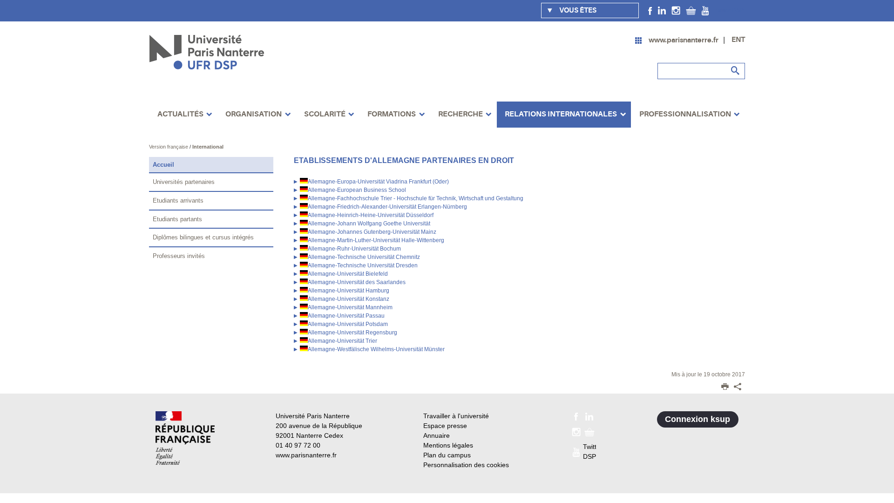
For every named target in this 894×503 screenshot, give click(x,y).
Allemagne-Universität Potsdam (348, 324)
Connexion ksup (697, 419)
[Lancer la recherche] (736, 70)
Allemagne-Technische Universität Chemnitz (364, 257)
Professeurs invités (179, 255)
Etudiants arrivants (178, 200)
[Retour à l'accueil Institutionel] (185, 438)
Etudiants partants (177, 219)
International (208, 147)
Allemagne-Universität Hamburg (348, 290)
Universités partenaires (184, 181)
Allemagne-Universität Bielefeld (348, 274)
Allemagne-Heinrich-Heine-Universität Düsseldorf (370, 215)
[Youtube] (705, 10)
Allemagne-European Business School (357, 190)
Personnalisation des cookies (466, 465)
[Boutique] (691, 10)
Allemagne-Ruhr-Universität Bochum (354, 248)
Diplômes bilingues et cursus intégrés (203, 237)
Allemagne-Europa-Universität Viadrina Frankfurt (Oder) (378, 181)
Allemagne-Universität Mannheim (350, 307)
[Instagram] (675, 10)
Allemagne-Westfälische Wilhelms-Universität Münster (376, 349)
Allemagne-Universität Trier (342, 341)
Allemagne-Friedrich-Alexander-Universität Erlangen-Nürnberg (387, 207)
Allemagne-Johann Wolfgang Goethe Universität (369, 223)
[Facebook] (650, 10)
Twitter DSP (729, 10)
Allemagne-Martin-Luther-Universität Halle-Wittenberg (376, 240)
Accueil (163, 164)
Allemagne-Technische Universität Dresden (363, 265)
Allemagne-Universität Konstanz (348, 299)
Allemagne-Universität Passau (346, 316)
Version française (169, 147)
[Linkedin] (662, 10)
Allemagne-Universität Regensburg (352, 332)
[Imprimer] (725, 387)
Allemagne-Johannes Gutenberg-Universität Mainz (372, 232)
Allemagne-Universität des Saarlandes (357, 282)
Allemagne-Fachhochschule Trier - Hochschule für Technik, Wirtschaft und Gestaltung (415, 198)
